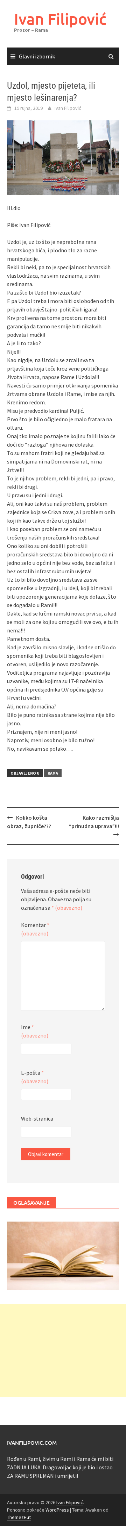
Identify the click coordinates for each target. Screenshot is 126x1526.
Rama (53, 773)
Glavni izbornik (37, 56)
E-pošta (34, 1077)
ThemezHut (19, 1517)
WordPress (57, 1510)
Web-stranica (37, 1118)
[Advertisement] (63, 1350)
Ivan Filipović (60, 19)
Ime (34, 1031)
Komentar (35, 929)
